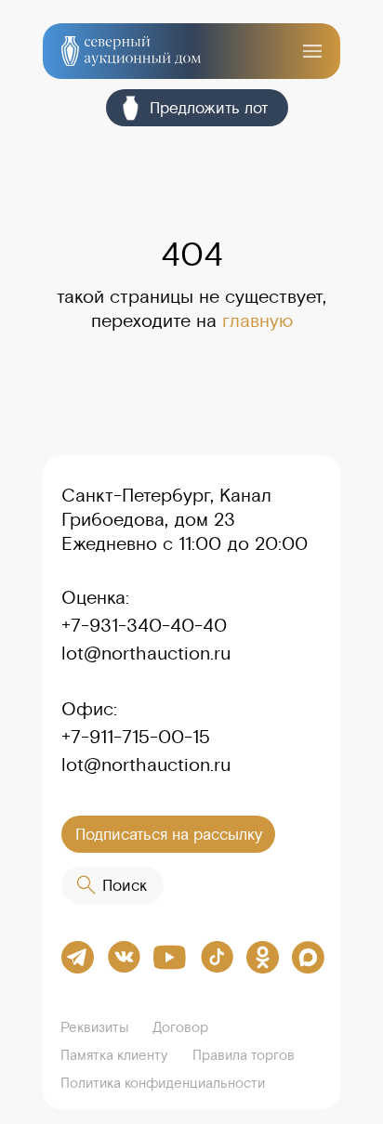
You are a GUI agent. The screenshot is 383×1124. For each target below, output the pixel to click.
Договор (180, 1027)
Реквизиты (94, 1027)
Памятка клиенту (113, 1055)
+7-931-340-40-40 (144, 624)
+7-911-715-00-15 (135, 736)
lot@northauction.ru (146, 652)
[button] (312, 51)
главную (257, 320)
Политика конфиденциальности (162, 1083)
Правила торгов (243, 1055)
